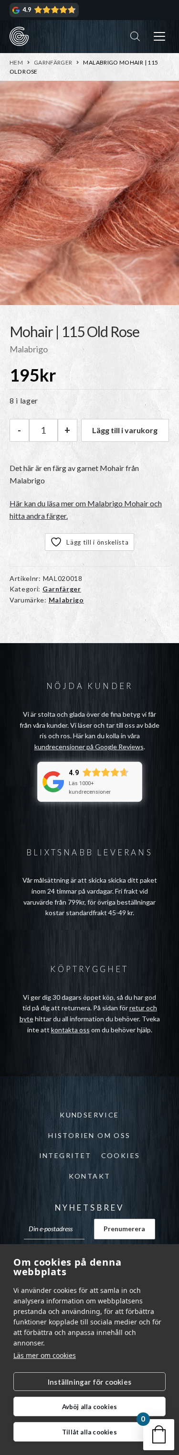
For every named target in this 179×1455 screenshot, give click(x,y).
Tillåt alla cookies (89, 1432)
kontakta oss (70, 1030)
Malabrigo (66, 600)
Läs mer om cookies (44, 1355)
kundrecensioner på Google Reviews (89, 747)
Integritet (65, 1155)
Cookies (120, 1155)
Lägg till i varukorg (125, 430)
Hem (16, 62)
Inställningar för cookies (89, 1382)
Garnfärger (53, 62)
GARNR (19, 36)
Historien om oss (89, 1135)
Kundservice (89, 1115)
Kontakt (90, 1176)
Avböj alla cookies (89, 1407)
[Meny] (159, 36)
